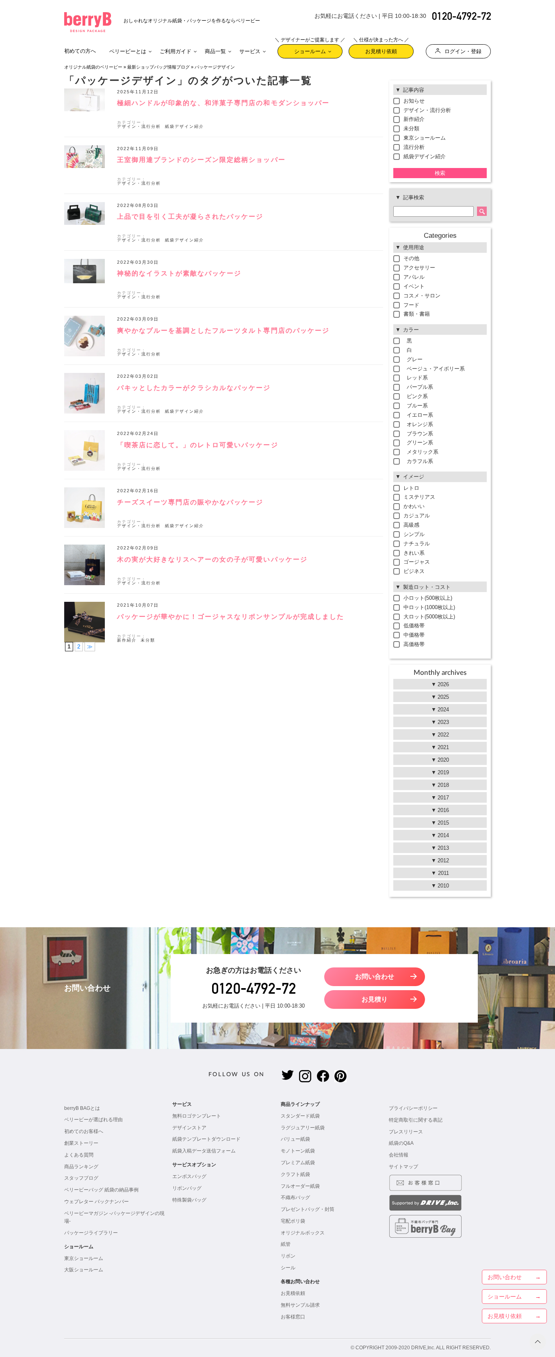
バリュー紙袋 (295, 1139)
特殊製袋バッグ (189, 1200)
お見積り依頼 (381, 49)
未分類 (148, 640)
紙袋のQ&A (401, 1143)
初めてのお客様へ (83, 1131)
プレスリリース (406, 1132)
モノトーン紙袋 (298, 1151)
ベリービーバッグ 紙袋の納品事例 (101, 1190)
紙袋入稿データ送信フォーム (204, 1151)
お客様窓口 (293, 1317)
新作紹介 (127, 640)
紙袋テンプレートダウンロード (206, 1139)
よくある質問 (78, 1155)
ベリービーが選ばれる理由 (93, 1119)
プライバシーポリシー (413, 1108)
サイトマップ (403, 1167)
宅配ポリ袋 (293, 1221)
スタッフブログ (81, 1178)
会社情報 (398, 1155)
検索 (440, 173)
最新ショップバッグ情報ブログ (158, 67)
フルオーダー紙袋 (300, 1186)
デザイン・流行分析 (139, 126)
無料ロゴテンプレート (196, 1116)
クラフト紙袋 (295, 1174)
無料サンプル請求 (300, 1305)
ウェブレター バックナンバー (96, 1201)
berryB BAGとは (82, 1108)
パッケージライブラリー (91, 1233)
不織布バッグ (295, 1197)
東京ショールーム (83, 1258)
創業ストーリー (81, 1143)
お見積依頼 (293, 1293)
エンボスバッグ (189, 1176)
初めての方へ (80, 51)
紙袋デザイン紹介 (184, 126)
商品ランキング (81, 1167)
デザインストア (189, 1128)
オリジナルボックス (303, 1233)
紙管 (286, 1244)
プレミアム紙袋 (298, 1162)
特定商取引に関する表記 (415, 1120)
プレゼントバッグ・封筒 (307, 1209)
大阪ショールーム (83, 1270)
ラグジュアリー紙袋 (303, 1128)
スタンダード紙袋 (300, 1116)
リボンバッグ (187, 1188)
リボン (288, 1256)
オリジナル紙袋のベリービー (93, 67)
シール (288, 1268)
